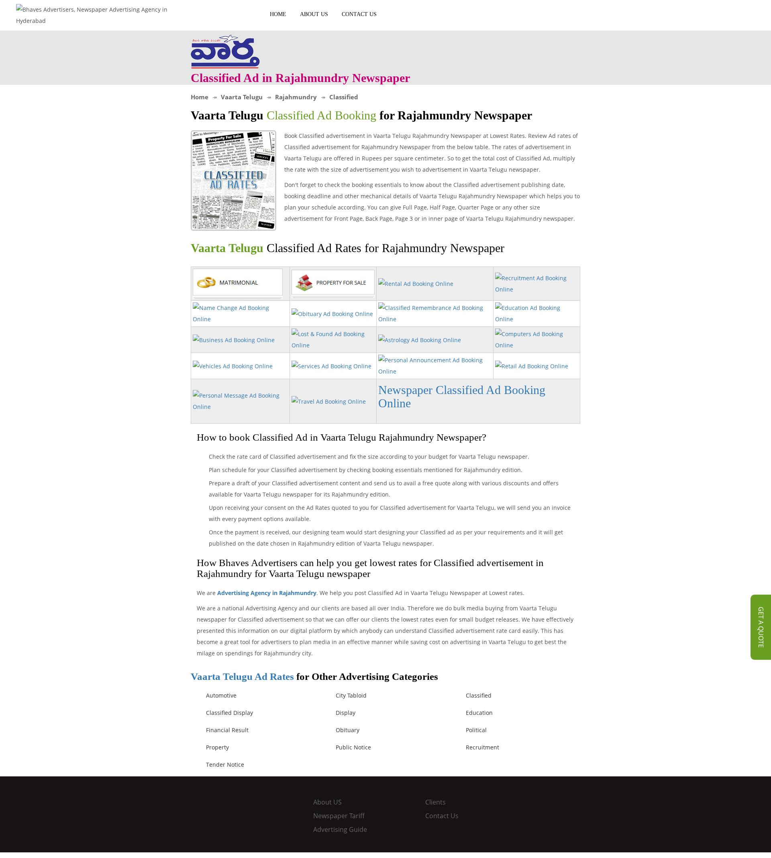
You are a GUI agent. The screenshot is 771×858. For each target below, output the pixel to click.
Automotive (221, 695)
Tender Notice (225, 764)
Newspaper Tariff (339, 815)
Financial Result (227, 730)
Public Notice (353, 747)
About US (314, 14)
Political (476, 730)
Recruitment (482, 747)
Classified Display (229, 712)
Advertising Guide (340, 829)
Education (479, 712)
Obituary (347, 730)
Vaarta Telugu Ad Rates (242, 676)
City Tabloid (351, 695)
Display (345, 712)
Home (278, 14)
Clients (435, 802)
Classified (479, 695)
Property (217, 747)
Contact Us (359, 14)
